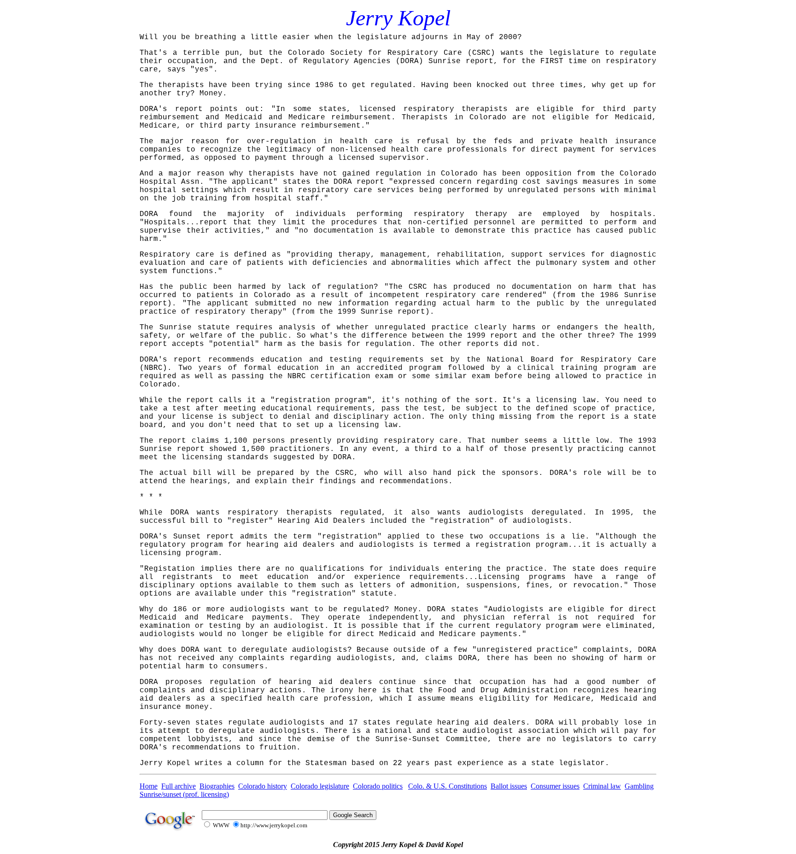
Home (149, 786)
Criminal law (602, 786)
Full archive (178, 786)
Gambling (639, 786)
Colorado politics (378, 786)
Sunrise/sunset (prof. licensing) (184, 794)
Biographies (216, 786)
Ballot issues (509, 786)
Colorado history (262, 786)
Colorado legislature (320, 786)
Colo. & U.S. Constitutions (447, 786)
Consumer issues (555, 786)
